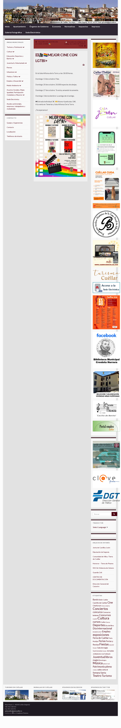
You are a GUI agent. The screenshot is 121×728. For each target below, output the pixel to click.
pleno (108, 666)
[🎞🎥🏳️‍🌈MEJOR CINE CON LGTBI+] (60, 145)
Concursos (105, 615)
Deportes (99, 625)
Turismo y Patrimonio (15, 47)
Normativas (70, 26)
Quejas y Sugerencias (15, 123)
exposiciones (101, 634)
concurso (98, 612)
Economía (56, 26)
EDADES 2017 (97, 632)
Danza (108, 622)
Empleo (106, 631)
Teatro (97, 675)
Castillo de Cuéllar (100, 603)
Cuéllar (103, 622)
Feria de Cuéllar (101, 638)
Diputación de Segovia (101, 552)
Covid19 (95, 619)
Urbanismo (11, 72)
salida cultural (102, 670)
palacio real (106, 663)
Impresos (96, 26)
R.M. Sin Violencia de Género (103, 568)
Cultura (10, 52)
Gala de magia (102, 648)
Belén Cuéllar (103, 600)
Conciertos (100, 609)
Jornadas (110, 651)
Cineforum (97, 606)
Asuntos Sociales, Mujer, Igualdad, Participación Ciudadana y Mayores (16, 92)
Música (98, 663)
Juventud (99, 657)
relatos (95, 670)
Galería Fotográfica (13, 32)
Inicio (7, 26)
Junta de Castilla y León (101, 548)
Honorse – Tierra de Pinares (103, 563)
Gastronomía (97, 651)
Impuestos (83, 26)
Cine (110, 602)
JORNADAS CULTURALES (101, 654)
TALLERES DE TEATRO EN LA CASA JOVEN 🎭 (46, 43)
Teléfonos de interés (14, 136)
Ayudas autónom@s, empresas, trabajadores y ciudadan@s (16, 106)
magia (95, 660)
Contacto (10, 127)
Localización (11, 132)
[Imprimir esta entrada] (83, 65)
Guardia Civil (97, 572)
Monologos (102, 660)
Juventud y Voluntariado (16, 63)
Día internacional (102, 628)
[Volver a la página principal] (60, 12)
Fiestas (9, 67)
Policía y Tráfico (13, 76)
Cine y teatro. (106, 606)
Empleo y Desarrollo (14, 81)
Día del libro (109, 625)
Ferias (102, 641)
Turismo (107, 675)
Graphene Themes (22, 713)
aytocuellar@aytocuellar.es (13, 711)
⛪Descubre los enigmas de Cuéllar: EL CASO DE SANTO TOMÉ (75, 44)
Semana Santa (99, 672)
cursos (96, 621)
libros (109, 657)
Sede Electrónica (33, 32)
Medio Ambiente (13, 85)
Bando (95, 599)
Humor (104, 651)
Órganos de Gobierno (39, 26)
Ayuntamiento (19, 26)
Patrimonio (99, 666)
